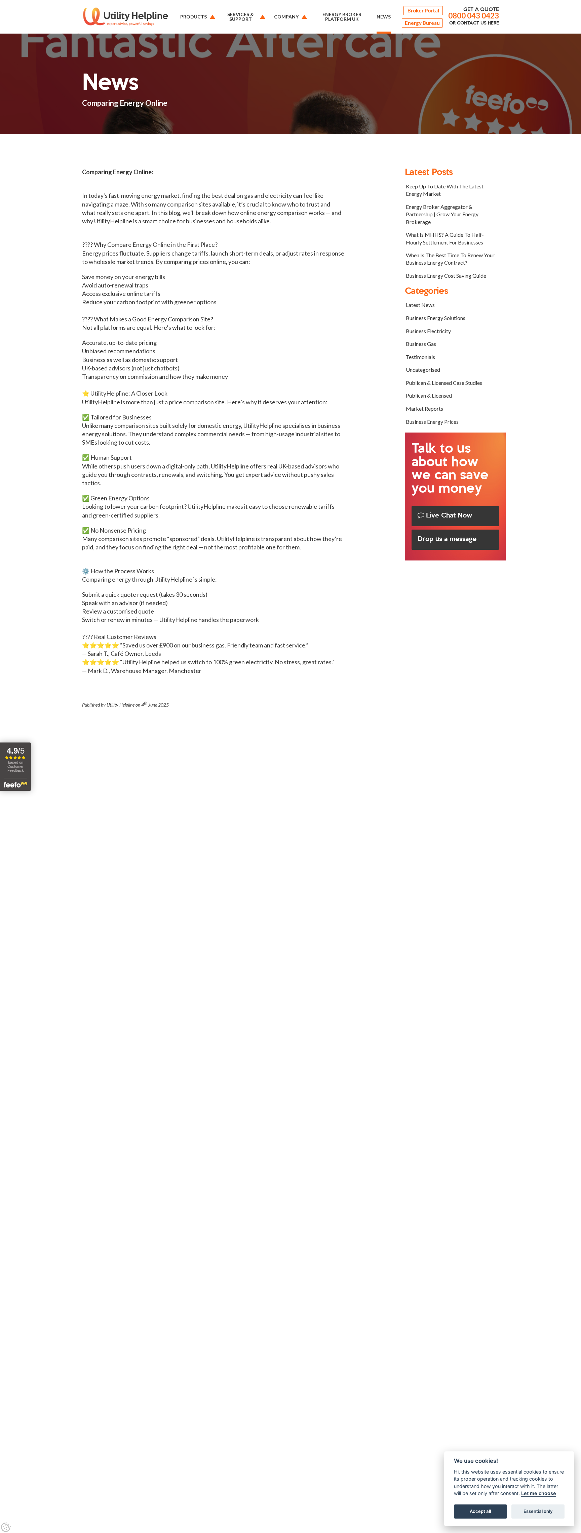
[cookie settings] (6, 1527)
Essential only (538, 1511)
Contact (474, 23)
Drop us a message (447, 539)
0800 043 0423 (473, 15)
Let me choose (538, 1493)
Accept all (480, 1511)
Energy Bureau (422, 23)
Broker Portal (423, 10)
